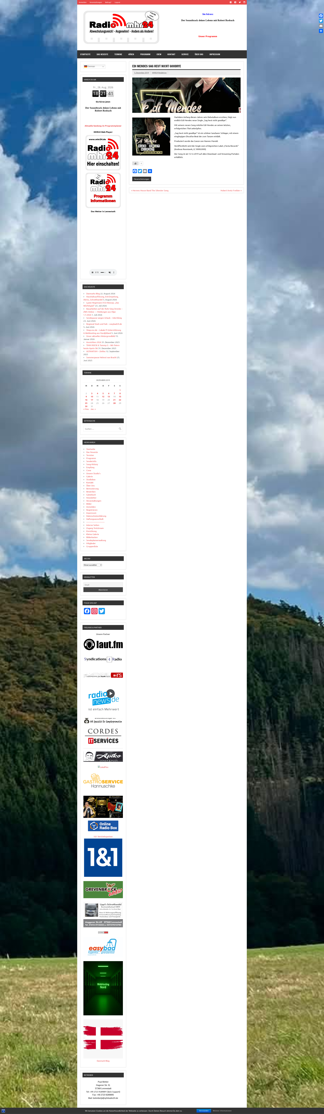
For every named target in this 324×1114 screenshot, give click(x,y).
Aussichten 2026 (93, 342)
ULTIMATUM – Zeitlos (96, 351)
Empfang (90, 467)
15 (120, 396)
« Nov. (86, 409)
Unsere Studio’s (93, 473)
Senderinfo (91, 461)
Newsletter (91, 497)
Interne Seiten (92, 525)
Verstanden (204, 1111)
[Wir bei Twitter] (240, 2)
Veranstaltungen (96, 2)
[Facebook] (320, 15)
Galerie (89, 476)
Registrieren (91, 509)
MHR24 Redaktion (159, 72)
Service (185, 54)
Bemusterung (92, 488)
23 (86, 403)
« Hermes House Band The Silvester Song (149, 190)
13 (109, 396)
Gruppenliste (92, 546)
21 (114, 399)
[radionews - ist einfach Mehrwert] (103, 713)
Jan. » (93, 409)
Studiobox (90, 479)
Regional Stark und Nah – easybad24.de (104, 324)
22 (120, 399)
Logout (117, 2)
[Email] (320, 25)
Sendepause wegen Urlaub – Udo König (104, 317)
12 (103, 396)
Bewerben (91, 491)
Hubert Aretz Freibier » (231, 190)
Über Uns (199, 54)
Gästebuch (91, 494)
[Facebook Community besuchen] (235, 2)
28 (114, 403)
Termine (118, 54)
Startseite (85, 54)
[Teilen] (320, 30)
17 (92, 399)
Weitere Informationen (222, 1111)
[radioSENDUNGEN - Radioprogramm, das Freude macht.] (103, 675)
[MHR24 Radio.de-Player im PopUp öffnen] (103, 169)
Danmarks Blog (93, 293)
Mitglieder (91, 543)
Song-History (92, 464)
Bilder (89, 503)
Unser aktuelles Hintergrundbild (100, 336)
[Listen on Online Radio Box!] (103, 830)
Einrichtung (91, 531)
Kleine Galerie (92, 534)
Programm (145, 54)
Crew (159, 54)
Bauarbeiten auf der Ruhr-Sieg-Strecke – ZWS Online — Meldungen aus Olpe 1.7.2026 (103, 311)
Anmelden (82, 2)
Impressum (214, 54)
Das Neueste (102, 54)
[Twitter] (320, 20)
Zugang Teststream (95, 528)
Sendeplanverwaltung (96, 540)
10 (92, 396)
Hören (131, 54)
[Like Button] (135, 163)
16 (86, 399)
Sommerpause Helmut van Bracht (101, 357)
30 (86, 406)
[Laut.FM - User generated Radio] (103, 649)
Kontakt (171, 54)
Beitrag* (108, 2)
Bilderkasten (92, 537)
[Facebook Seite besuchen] (230, 2)
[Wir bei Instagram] (244, 2)
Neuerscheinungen (141, 179)
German (91, 66)
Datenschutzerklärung (96, 516)
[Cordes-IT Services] (103, 744)
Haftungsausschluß (94, 519)
